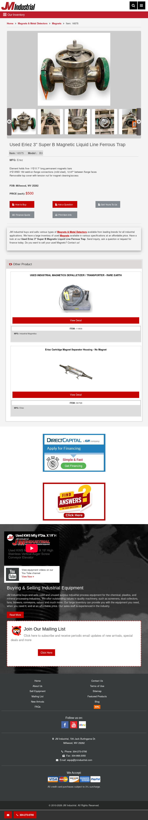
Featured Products (97, 696)
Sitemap (97, 691)
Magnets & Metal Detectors (32, 23)
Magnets (56, 23)
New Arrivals (37, 701)
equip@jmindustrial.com (79, 760)
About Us (37, 686)
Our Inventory (16, 14)
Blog (97, 701)
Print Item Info (64, 214)
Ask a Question (65, 204)
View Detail (76, 320)
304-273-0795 (26, 815)
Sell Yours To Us (108, 204)
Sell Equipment (37, 691)
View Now (27, 576)
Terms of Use (97, 686)
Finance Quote (22, 214)
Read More (15, 614)
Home (10, 23)
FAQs (38, 706)
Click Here (46, 652)
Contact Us (97, 680)
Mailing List (37, 696)
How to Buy (20, 204)
